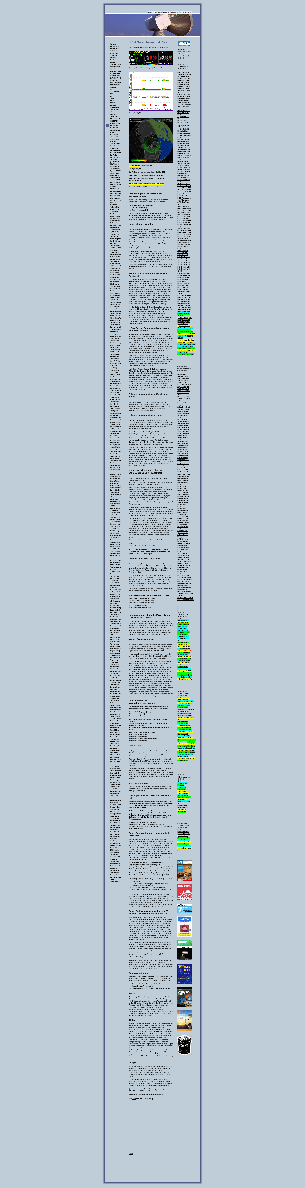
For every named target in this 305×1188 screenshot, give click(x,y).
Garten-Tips (114, 796)
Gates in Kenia (115, 811)
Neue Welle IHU (115, 436)
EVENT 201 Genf (115, 189)
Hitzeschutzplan (115, 710)
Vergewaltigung (115, 651)
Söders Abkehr (115, 320)
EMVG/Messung (115, 110)
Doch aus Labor (115, 196)
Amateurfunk (114, 46)
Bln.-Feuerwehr (115, 463)
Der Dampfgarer (115, 780)
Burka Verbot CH (115, 728)
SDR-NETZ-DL (114, 121)
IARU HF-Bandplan (183, 257)
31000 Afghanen (115, 852)
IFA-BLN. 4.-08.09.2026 (185, 332)
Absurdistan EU (115, 259)
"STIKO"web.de (115, 300)
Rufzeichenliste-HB (184, 267)
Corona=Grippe (115, 508)
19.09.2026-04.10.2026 (185, 346)
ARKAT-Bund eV (115, 82)
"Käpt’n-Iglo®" (114, 723)
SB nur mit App (115, 578)
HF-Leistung (114, 53)
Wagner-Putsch (115, 596)
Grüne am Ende (115, 807)
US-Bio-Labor (114, 816)
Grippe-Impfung (115, 345)
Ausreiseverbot (115, 637)
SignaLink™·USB (115, 71)
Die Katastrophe (115, 474)
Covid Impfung (114, 214)
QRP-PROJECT (115, 76)
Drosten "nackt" (115, 696)
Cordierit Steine (115, 773)
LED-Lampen (114, 112)
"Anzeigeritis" (114, 580)
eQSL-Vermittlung (183, 251)
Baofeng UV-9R (115, 157)
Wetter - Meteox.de (183, 149)
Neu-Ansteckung (115, 363)
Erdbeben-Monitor (183, 161)
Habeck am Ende (115, 671)
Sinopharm (113, 250)
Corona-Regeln (115, 261)
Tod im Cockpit (115, 705)
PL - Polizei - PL (115, 295)
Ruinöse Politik (115, 565)
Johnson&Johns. (115, 248)
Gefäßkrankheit (115, 350)
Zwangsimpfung (115, 465)
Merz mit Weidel (115, 827)
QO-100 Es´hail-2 (183, 129)
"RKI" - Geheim (115, 293)
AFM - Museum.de (183, 72)
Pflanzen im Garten (184, 846)
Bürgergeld (113, 689)
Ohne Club (113, 114)
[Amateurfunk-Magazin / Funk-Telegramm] (184, 936)
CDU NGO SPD (115, 843)
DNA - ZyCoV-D (115, 257)
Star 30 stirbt (114, 617)
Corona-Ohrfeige (115, 451)
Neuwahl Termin (115, 823)
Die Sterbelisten (115, 336)
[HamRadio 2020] (184, 900)
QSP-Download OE (183, 289)
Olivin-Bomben (115, 177)
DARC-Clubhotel (115, 119)
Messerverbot (114, 576)
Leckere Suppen (115, 784)
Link (134, 1099)
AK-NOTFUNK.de (183, 165)
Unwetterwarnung (183, 153)
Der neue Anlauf (115, 153)
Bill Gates (113, 202)
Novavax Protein (115, 254)
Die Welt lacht (114, 533)
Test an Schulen (115, 218)
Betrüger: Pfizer (115, 524)
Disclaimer (166, 12)
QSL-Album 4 (114, 166)
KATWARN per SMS (184, 167)
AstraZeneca (114, 243)
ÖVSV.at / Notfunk (183, 218)
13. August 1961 (115, 682)
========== (114, 764)
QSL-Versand (114, 91)
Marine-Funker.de (183, 143)
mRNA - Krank (115, 347)
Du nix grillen (114, 875)
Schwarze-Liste (115, 123)
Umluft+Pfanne (115, 777)
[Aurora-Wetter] (151, 162)
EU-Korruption (114, 850)
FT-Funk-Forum (182, 285)
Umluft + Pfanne (183, 836)
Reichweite (113, 62)
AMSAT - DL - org (183, 127)
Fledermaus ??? (115, 460)
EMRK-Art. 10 (114, 139)
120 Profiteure (114, 537)
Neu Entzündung (115, 343)
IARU (111, 94)
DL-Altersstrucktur (183, 275)
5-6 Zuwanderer (115, 635)
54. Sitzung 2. (114, 368)
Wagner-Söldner (115, 542)
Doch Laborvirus (115, 193)
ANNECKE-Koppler (184, 105)
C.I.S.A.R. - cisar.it (183, 200)
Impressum (158, 12)
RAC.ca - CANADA (184, 192)
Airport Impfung (115, 393)
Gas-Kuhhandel (115, 562)
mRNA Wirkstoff (115, 266)
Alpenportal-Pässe (183, 147)
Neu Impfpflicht (115, 445)
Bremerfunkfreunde (184, 78)
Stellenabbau (114, 873)
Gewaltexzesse (115, 621)
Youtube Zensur (115, 703)
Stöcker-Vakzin (115, 386)
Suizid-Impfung (115, 467)
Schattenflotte (114, 859)
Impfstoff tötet (114, 338)
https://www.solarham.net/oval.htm (151, 175)
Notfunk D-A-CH (115, 78)
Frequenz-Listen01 (183, 303)
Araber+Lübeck (115, 732)
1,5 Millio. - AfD (115, 825)
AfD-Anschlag (114, 741)
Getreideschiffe (115, 642)
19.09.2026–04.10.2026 (185, 342)
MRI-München (114, 277)
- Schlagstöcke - (115, 429)
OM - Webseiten (115, 168)
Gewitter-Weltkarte (183, 151)
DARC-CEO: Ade (115, 184)
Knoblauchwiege (115, 791)
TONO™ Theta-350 (183, 103)
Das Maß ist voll (115, 657)
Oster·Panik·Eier (115, 488)
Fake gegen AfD (115, 750)
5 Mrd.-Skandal (115, 549)
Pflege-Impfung (115, 492)
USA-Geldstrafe (115, 331)
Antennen (113, 58)
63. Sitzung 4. (114, 372)
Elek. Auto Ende (115, 610)
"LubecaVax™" (115, 395)
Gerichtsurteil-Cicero (185, 675)
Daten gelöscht (115, 757)
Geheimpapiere (115, 291)
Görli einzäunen (115, 653)
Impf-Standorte (115, 268)
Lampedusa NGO (115, 624)
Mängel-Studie (114, 442)
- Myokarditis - (114, 673)
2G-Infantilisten (115, 325)
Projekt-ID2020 (115, 275)
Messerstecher (115, 836)
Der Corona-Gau (115, 694)
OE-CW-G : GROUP (184, 230)
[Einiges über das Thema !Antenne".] (184, 1006)
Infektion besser (115, 517)
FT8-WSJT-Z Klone (183, 86)
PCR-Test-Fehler (115, 352)
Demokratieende (115, 560)
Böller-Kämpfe (115, 746)
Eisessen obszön (115, 648)
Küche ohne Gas (115, 771)
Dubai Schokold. (115, 800)
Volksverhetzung (115, 608)
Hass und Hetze (115, 676)
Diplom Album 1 (115, 173)
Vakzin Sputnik (115, 252)
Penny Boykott (115, 655)
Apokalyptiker (114, 458)
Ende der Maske (115, 522)
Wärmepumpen (115, 556)
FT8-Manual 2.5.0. (183, 88)
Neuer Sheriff (114, 832)
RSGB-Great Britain (184, 196)
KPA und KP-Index (183, 172)
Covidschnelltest (115, 311)
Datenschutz (175, 12)
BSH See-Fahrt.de (183, 139)
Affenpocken (114, 497)
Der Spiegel (114, 404)
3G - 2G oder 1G (115, 322)
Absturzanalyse (115, 639)
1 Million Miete (114, 861)
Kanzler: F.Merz (115, 854)
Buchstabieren (115, 130)
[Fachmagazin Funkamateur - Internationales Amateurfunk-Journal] (184, 880)
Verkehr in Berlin (183, 145)
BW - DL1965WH (183, 123)
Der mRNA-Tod (115, 361)
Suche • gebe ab (115, 882)
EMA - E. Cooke (115, 374)
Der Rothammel (115, 60)
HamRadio (113, 155)
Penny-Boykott (183, 721)
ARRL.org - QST (182, 253)
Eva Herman (114, 377)
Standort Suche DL (183, 305)
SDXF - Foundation (183, 184)
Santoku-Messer (115, 775)
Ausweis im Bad (115, 877)
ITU (111, 96)
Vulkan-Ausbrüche (183, 163)
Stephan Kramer (115, 680)
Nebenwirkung (114, 227)
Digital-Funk (114, 69)
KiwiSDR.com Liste (183, 82)
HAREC (112, 101)
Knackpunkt (114, 116)
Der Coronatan (115, 479)
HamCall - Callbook (183, 259)
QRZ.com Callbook (183, 261)
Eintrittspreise (114, 148)
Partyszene (113, 540)
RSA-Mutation (114, 284)
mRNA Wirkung (115, 264)
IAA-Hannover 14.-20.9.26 (186, 334)
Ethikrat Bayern (115, 297)
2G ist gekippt (114, 411)
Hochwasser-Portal (184, 155)
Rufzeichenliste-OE (183, 269)
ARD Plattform (115, 506)
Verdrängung (114, 839)
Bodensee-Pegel (183, 157)
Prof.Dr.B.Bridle (115, 354)
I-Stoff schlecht (115, 415)
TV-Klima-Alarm (115, 662)
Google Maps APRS (184, 74)
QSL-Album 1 (114, 159)
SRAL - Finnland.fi (183, 206)
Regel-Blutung (114, 356)
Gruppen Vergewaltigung (186, 717)
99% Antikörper (115, 470)
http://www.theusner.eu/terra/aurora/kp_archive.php (146, 184)
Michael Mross (182, 807)
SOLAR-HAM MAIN (183, 170)
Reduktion (113, 205)
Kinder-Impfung (115, 216)
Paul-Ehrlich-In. (115, 399)
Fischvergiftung (115, 644)
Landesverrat (114, 472)
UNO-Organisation (183, 279)
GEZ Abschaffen (115, 818)
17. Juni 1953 (114, 583)
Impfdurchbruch (115, 417)
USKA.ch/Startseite (184, 220)
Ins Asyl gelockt (115, 592)
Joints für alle (114, 698)
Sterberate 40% (115, 438)
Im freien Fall (114, 510)
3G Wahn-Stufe (115, 408)
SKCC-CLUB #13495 (184, 190)
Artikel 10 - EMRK (183, 277)
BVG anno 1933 (115, 603)
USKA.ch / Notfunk (183, 222)
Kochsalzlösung (115, 313)
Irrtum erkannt (114, 558)
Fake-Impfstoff (115, 739)
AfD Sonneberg (115, 601)
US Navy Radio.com (184, 135)
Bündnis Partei (115, 544)
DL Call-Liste (114, 128)
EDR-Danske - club (183, 212)
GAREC (112, 103)
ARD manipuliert (115, 734)
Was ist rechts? (115, 605)
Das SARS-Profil (115, 191)
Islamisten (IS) (114, 743)
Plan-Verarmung (115, 567)
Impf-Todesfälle (115, 232)
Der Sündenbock (115, 420)
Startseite (113, 44)
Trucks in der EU (115, 449)
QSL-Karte (113, 89)
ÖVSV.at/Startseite (183, 216)
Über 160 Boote (115, 730)
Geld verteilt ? (114, 868)
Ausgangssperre (115, 334)
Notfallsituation (115, 406)
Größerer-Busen (115, 223)
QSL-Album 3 (114, 164)
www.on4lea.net (183, 56)
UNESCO (113, 87)
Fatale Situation (115, 513)
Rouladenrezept (115, 793)
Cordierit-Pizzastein (184, 842)
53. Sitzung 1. (114, 365)
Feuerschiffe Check (184, 241)
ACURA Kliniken (115, 440)
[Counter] (184, 46)
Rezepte (150, 12)
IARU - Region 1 (182, 255)
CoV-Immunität (115, 716)
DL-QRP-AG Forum (183, 236)
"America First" (115, 571)
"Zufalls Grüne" (115, 685)
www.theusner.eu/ (159, 187)
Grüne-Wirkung (115, 809)
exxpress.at (182, 809)
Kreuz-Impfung (115, 230)
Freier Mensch (114, 402)
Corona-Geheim (115, 614)
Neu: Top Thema (115, 454)
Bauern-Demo (114, 748)
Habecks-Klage (115, 820)
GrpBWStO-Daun (183, 117)
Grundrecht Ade (115, 379)
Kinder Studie (114, 721)
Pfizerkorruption (115, 239)
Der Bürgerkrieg (115, 427)
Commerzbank (183, 352)
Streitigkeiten (114, 700)
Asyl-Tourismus (115, 678)
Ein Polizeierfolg (115, 431)
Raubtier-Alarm (115, 646)
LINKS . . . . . (114, 879)
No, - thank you (115, 687)
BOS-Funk (113, 132)
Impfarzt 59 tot (114, 664)
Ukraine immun (115, 288)
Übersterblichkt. (115, 413)
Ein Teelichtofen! (115, 766)
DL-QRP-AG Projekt (184, 234)
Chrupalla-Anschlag (184, 669)
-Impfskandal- (114, 628)
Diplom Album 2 (115, 175)
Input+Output (114, 55)
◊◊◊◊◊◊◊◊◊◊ (113, 187)
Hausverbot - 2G (115, 327)
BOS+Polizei (114, 134)
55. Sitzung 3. (114, 370)
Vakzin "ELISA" (115, 397)
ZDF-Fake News (115, 669)
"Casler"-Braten (115, 789)
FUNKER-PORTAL (183, 80)
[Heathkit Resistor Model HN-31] (184, 1054)
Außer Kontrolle (115, 501)
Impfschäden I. (115, 234)
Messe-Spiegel (115, 150)
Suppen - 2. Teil (115, 787)
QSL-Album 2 (114, 162)
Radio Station (114, 48)
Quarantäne (114, 236)
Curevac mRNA (115, 245)
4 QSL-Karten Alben (184, 307)
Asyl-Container (115, 585)
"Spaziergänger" (115, 424)
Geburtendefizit (115, 553)
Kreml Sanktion (115, 712)
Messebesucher (115, 146)
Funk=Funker (114, 51)
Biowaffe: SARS (115, 200)
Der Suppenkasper (184, 726)
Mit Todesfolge (114, 207)
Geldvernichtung (115, 304)
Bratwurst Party (115, 768)
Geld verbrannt (115, 866)
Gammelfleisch (115, 870)
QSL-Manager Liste (183, 245)
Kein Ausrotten (115, 433)
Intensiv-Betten (115, 309)
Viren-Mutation (115, 279)
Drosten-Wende (115, 737)
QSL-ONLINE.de (182, 247)
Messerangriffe (115, 762)
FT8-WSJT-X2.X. (115, 73)
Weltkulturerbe (115, 85)
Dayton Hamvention (184, 194)
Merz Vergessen (115, 841)
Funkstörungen (115, 107)
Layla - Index (114, 515)
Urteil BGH (113, 141)
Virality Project (115, 547)
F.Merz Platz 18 (115, 857)
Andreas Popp (182, 805)
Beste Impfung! (115, 388)
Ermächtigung (114, 633)
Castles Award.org (183, 94)
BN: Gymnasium (115, 590)
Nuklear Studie (115, 519)
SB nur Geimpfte (115, 318)
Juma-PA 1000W (115, 64)
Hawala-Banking (115, 759)
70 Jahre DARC (115, 180)
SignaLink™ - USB (183, 90)
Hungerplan (114, 499)
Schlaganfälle (114, 483)
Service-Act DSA (115, 719)
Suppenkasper (115, 660)
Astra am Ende (115, 630)
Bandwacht (113, 105)
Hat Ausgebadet (115, 626)
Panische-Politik (115, 329)
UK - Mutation (114, 282)
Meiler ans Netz (115, 667)
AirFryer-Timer (115, 782)
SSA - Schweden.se (184, 208)
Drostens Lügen (115, 707)
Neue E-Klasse (115, 182)
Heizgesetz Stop (115, 619)
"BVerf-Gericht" (115, 381)
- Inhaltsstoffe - (115, 341)
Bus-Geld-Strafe (115, 225)
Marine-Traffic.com (183, 133)
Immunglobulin (115, 447)
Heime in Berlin (115, 714)
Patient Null (113, 587)
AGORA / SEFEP (115, 569)
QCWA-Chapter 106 (184, 188)
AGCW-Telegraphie (183, 228)
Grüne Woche (114, 802)
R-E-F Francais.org (184, 198)
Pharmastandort (115, 725)
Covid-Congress (115, 494)
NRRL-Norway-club (184, 210)
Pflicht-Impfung (115, 270)
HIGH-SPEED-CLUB (184, 232)
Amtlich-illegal (114, 599)
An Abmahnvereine (185, 12)
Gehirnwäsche (114, 273)
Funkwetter (135, 172)
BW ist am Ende (115, 755)
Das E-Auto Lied (115, 612)
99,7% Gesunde (115, 307)
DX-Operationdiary (183, 178)
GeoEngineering (115, 814)
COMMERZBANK (115, 805)
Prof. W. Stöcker (115, 384)
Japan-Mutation (115, 286)
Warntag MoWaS (115, 80)
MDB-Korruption (115, 485)
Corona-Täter (114, 481)
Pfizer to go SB (115, 316)
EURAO (112, 98)
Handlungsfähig (115, 691)
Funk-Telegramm (183, 283)
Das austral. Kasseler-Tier (186, 350)
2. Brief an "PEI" (115, 456)
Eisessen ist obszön (184, 713)
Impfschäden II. (115, 504)
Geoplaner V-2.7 (182, 174)
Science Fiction (115, 422)
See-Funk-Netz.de (183, 141)
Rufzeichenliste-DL (183, 273)
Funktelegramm (115, 144)
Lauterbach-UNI (115, 526)
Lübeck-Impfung (115, 390)
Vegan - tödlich (115, 551)
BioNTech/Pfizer (115, 241)
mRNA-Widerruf (115, 476)
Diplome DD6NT (115, 171)
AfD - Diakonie (114, 834)
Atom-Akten (114, 753)
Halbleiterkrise (115, 863)
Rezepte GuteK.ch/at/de (185, 354)
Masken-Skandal (115, 302)
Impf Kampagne (115, 221)
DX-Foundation (115, 67)
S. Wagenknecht (115, 535)
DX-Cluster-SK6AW (184, 186)
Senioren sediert (115, 209)
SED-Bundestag (115, 845)
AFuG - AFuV (114, 137)
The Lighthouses (183, 239)
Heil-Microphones (183, 101)
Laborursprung (115, 198)
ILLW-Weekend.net (183, 243)
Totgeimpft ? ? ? (115, 359)
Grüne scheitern (115, 574)
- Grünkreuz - (114, 211)
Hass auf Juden (115, 490)
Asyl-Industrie (114, 830)
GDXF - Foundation (183, 180)
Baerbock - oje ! (115, 531)
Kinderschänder (115, 594)
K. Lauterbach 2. (115, 528)
